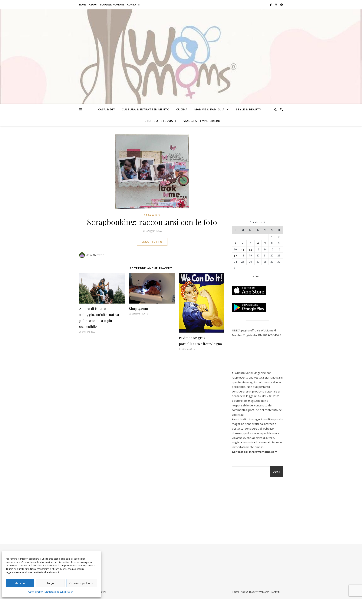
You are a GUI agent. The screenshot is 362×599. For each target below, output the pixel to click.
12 (250, 249)
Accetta (20, 583)
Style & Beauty (248, 109)
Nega (50, 583)
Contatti (133, 4)
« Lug (255, 276)
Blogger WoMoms (112, 4)
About (93, 4)
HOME (82, 4)
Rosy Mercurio (95, 255)
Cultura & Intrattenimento (145, 109)
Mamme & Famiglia (209, 109)
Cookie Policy (35, 591)
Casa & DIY (106, 109)
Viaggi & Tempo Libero (201, 121)
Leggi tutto (152, 241)
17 (235, 255)
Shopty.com (138, 308)
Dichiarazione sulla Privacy (58, 591)
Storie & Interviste (161, 121)
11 (242, 249)
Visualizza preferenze (82, 583)
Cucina (182, 109)
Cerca (276, 471)
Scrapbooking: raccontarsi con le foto (152, 222)
